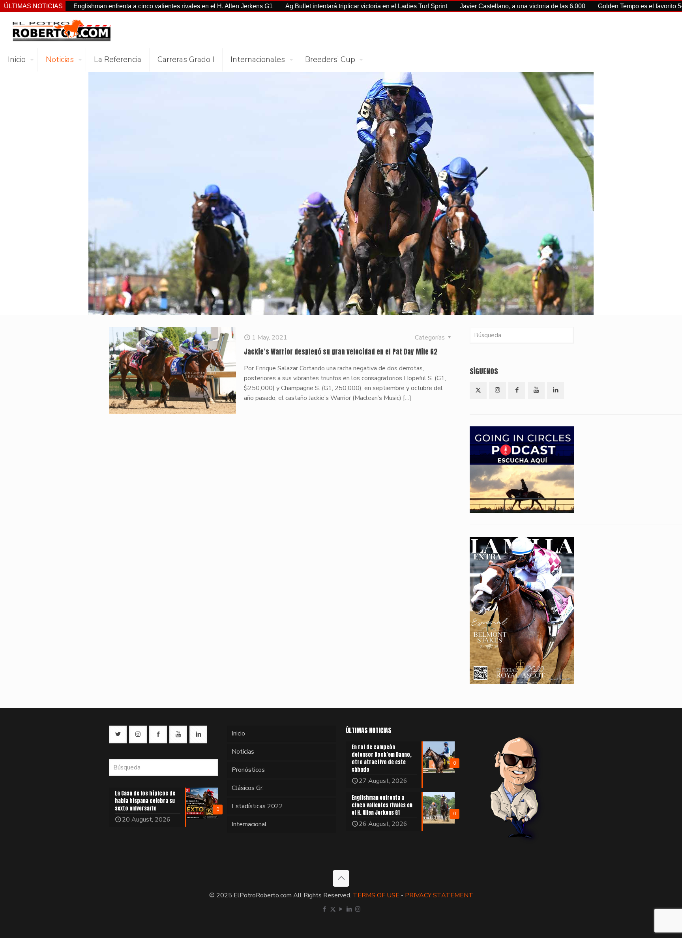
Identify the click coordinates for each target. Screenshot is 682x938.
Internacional (249, 824)
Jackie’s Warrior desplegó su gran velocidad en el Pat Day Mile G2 (341, 352)
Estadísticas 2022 (257, 806)
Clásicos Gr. (248, 788)
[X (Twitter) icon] (333, 909)
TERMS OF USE (376, 895)
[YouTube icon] (341, 909)
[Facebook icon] (325, 909)
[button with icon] (478, 390)
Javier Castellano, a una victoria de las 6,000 (475, 6)
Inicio (238, 733)
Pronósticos (248, 769)
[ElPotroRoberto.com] (61, 30)
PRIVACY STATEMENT (439, 895)
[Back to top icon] (341, 878)
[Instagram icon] (358, 909)
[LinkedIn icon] (349, 909)
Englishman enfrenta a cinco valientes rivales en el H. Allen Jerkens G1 (125, 6)
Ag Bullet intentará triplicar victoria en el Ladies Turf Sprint (318, 6)
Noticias (243, 751)
